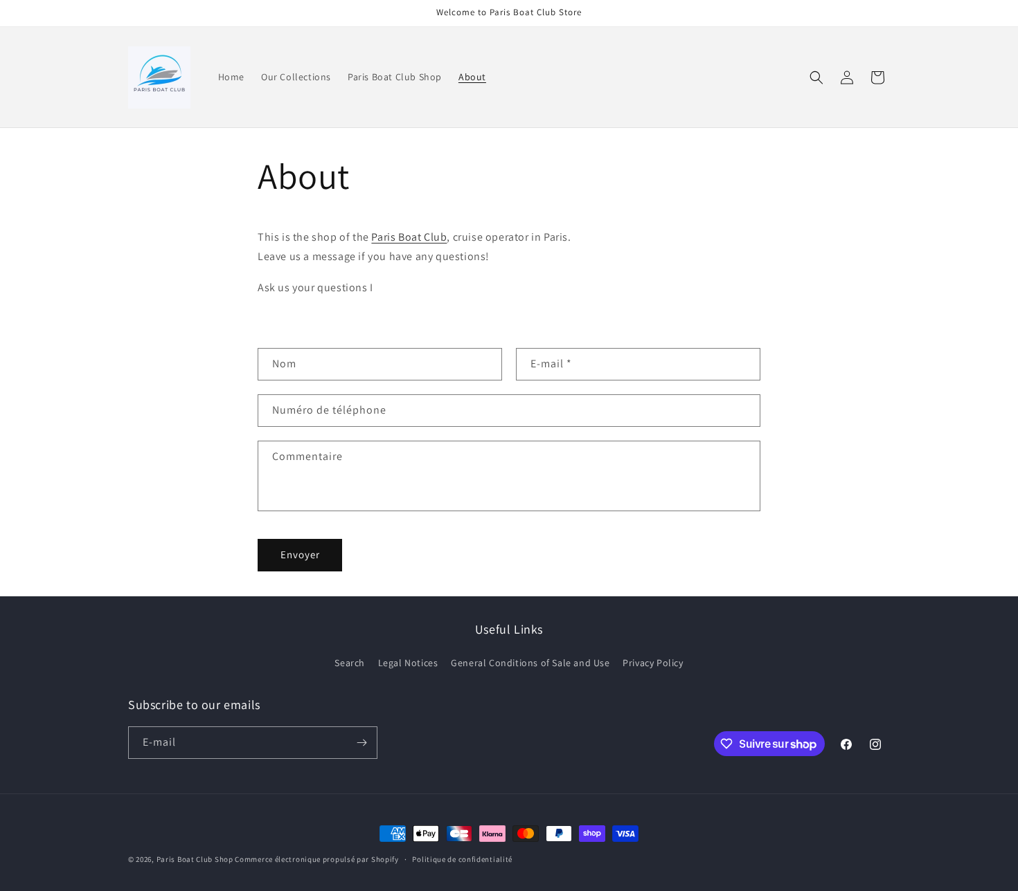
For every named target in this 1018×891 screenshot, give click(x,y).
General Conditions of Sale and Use (530, 662)
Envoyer (300, 554)
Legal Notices (408, 662)
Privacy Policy (653, 662)
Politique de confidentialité (462, 859)
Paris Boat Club (409, 237)
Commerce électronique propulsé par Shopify (316, 859)
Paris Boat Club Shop (195, 859)
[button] (816, 77)
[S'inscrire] (361, 742)
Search (349, 662)
